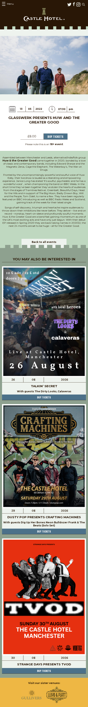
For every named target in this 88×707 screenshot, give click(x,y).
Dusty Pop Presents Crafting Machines (44, 517)
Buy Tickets (55, 136)
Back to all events (44, 241)
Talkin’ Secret (44, 386)
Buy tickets (44, 397)
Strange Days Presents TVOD (44, 664)
